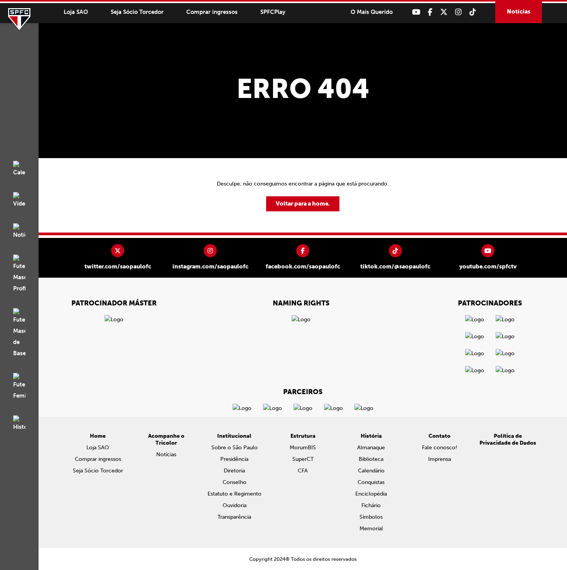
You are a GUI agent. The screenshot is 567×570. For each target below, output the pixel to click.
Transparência (234, 517)
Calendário (371, 470)
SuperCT (303, 459)
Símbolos (371, 517)
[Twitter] (443, 12)
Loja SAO (76, 11)
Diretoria (234, 470)
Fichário (371, 505)
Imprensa (439, 459)
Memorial (371, 528)
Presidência (234, 459)
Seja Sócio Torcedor (137, 11)
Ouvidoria (234, 505)
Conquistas (371, 482)
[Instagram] (458, 12)
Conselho (234, 482)
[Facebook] (430, 12)
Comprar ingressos (212, 11)
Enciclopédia (371, 494)
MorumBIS (303, 447)
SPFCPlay (272, 11)
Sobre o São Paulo (234, 447)
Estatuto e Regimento (235, 494)
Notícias (518, 11)
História (371, 436)
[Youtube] (416, 12)
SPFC (19, 19)
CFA (303, 470)
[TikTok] (472, 12)
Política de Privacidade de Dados (507, 439)
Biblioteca (371, 459)
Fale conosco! (439, 447)
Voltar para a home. (303, 203)
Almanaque (371, 447)
